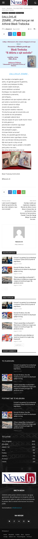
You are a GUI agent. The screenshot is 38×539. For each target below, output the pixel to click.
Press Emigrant (20, 13)
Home (3, 8)
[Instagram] (24, 521)
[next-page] (6, 289)
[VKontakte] (28, 521)
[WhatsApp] (23, 34)
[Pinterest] (19, 34)
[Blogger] (9, 521)
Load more (18, 345)
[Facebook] (10, 34)
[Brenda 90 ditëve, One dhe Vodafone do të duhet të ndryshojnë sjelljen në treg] (7, 270)
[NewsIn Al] (3, 29)
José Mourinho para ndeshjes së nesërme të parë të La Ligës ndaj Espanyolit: (24, 337)
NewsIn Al (9, 29)
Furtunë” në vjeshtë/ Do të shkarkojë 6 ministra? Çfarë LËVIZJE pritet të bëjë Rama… (25, 259)
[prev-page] (3, 289)
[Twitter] (14, 34)
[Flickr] (19, 521)
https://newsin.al (19, 244)
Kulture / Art (12, 13)
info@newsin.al (17, 508)
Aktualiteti (9, 8)
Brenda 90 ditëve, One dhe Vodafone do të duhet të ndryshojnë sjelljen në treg (25, 269)
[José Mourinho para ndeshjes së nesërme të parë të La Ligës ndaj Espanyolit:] (7, 337)
